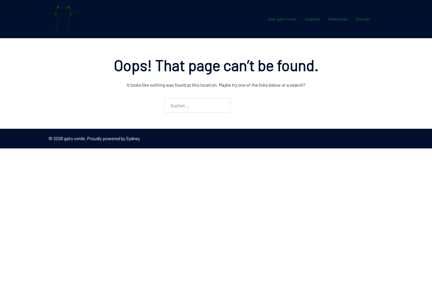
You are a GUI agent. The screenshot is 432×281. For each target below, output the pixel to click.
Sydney (133, 138)
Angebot (312, 18)
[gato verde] (63, 18)
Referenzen (338, 18)
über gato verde (282, 18)
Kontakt (363, 18)
